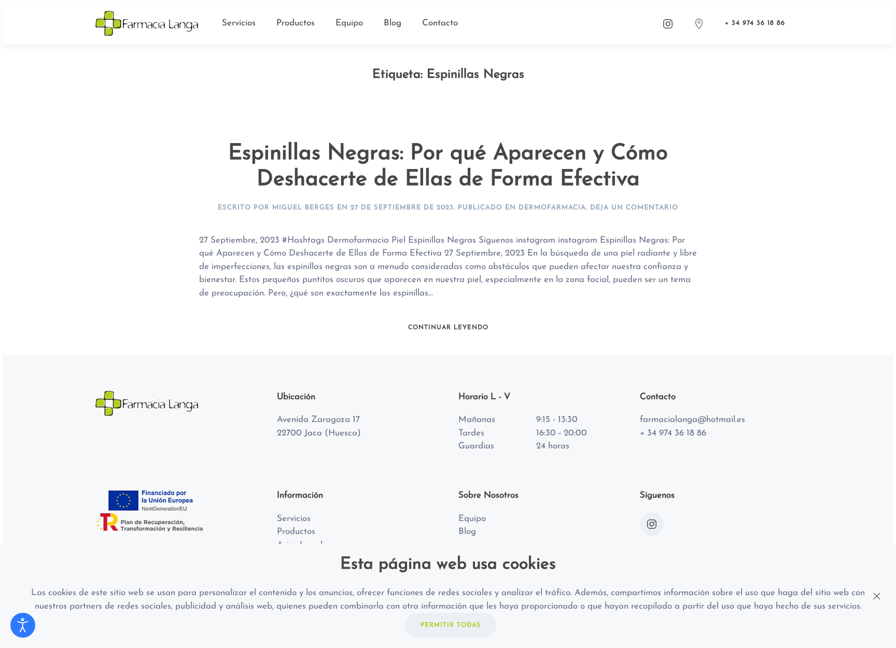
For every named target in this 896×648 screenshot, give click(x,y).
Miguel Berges (303, 207)
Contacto (440, 23)
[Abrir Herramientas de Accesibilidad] (22, 625)
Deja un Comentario (634, 207)
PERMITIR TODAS (451, 625)
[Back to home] (148, 23)
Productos (295, 23)
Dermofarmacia (552, 207)
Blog (392, 23)
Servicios (239, 23)
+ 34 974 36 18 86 (755, 23)
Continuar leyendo (448, 328)
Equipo (349, 23)
